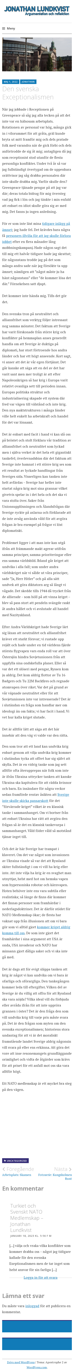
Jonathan (28, 81)
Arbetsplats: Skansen (18, 1171)
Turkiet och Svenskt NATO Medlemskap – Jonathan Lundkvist (26, 1217)
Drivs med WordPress (21, 1362)
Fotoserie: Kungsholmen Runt (55, 1173)
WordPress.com (37, 1367)
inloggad (32, 1306)
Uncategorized (17, 1160)
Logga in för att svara (40, 1277)
